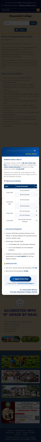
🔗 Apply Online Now (20, 279)
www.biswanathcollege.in (25, 283)
